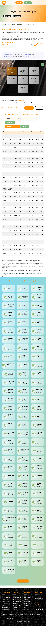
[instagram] (36, 609)
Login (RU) (19, 2)
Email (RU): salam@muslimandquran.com (38, 598)
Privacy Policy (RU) (18, 621)
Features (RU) (11, 614)
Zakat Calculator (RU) (28, 597)
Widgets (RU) (26, 605)
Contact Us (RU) (40, 614)
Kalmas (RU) (15, 607)
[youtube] (40, 609)
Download (24, 126)
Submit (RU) (10, 122)
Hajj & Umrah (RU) (27, 601)
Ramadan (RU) (5, 607)
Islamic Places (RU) (6, 609)
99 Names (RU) (16, 609)
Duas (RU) (4, 605)
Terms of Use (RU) (27, 621)
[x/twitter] (42, 609)
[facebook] (34, 609)
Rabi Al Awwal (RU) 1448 (21, 114)
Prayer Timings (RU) (6, 597)
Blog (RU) (25, 607)
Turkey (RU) (19, 24)
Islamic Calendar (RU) (17, 597)
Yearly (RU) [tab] (39, 107)
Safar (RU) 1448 (9, 114)
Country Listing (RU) (12, 24)
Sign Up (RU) (27, 2)
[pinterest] (38, 609)
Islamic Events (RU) (17, 599)
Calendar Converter (28, 603)
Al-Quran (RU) (5, 599)
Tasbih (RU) (15, 603)
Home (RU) (4, 24)
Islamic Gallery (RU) (17, 601)
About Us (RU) (32, 614)
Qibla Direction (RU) (6, 601)
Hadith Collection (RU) (6, 603)
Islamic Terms (26, 609)
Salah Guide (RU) (27, 599)
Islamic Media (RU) (16, 605)
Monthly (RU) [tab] (29, 107)
